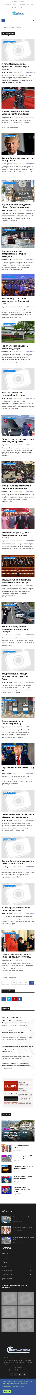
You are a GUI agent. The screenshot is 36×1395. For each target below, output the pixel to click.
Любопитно (5, 1176)
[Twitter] (15, 8)
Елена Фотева (6, 635)
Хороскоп (7, 4)
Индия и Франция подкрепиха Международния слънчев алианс (17, 535)
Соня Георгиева (7, 72)
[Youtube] (18, 8)
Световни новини (9, 42)
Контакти (30, 4)
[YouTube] (24, 1375)
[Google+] (20, 1375)
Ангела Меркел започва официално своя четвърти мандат (15, 66)
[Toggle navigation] (3, 20)
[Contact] (21, 8)
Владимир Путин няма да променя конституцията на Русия (15, 676)
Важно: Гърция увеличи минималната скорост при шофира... (15, 629)
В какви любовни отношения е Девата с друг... (22, 1189)
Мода (3, 1145)
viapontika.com (7, 117)
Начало (4, 27)
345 (14, 983)
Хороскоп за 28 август (12, 1017)
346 (20, 983)
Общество (4, 1166)
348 (31, 983)
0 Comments (30, 72)
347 (25, 983)
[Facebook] (12, 8)
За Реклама (21, 4)
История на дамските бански (22, 1227)
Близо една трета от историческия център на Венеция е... (14, 253)
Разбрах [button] (7, 1391)
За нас (14, 4)
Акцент (6, 1129)
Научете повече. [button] (19, 1386)
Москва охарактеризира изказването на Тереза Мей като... (16, 301)
